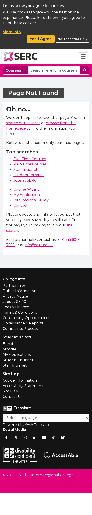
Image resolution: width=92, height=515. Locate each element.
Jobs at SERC (25, 180)
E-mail (8, 344)
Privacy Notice (15, 296)
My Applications (27, 195)
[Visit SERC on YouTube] (44, 437)
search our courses (23, 123)
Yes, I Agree (41, 39)
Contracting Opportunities (26, 318)
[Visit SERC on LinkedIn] (34, 437)
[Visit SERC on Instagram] (25, 437)
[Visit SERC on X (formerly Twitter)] (16, 437)
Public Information (19, 291)
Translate (42, 425)
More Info (12, 32)
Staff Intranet (25, 169)
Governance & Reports (23, 323)
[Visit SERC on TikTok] (53, 437)
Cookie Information (20, 380)
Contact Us (12, 396)
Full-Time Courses (29, 159)
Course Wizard (26, 189)
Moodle (9, 349)
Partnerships (14, 285)
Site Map (10, 391)
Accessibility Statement (23, 386)
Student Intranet (28, 175)
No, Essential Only (72, 39)
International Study (31, 200)
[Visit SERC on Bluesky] (63, 437)
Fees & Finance (16, 307)
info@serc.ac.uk (39, 245)
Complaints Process (20, 328)
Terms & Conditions (20, 312)
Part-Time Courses (29, 164)
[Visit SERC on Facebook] (6, 437)
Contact (20, 205)
